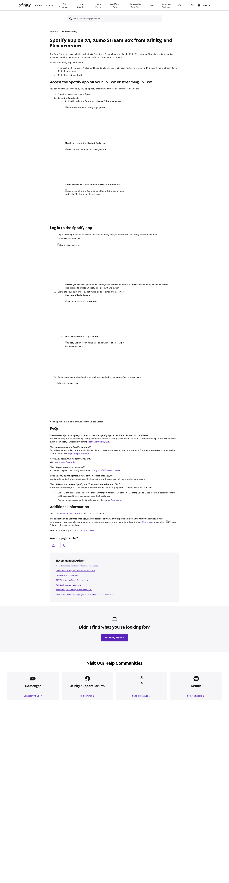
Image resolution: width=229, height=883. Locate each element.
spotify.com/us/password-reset (106, 470)
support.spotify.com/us (79, 453)
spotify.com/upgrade (65, 462)
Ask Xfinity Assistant (85, 530)
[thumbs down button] (64, 545)
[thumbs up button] (53, 545)
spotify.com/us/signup (98, 441)
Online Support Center (69, 513)
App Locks (116, 500)
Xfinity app (147, 522)
